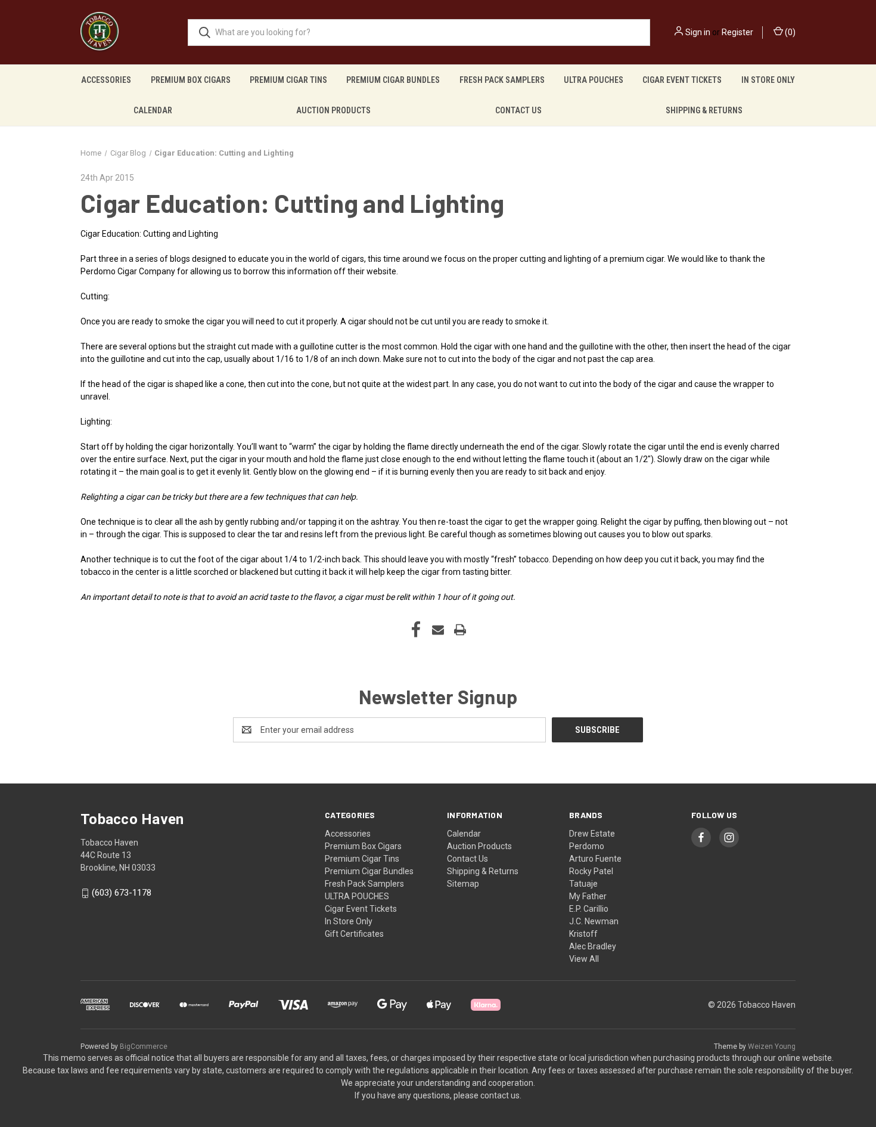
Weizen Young (772, 1046)
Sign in (697, 32)
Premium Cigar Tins (288, 80)
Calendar (152, 110)
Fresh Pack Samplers (502, 80)
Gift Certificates (354, 934)
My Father (588, 896)
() (789, 32)
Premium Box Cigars (191, 80)
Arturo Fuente (595, 858)
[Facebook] (416, 629)
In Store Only (768, 80)
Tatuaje (583, 883)
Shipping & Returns (704, 110)
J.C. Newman (594, 921)
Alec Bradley (592, 946)
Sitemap (463, 883)
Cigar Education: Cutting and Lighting (292, 203)
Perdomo (586, 846)
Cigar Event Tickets (682, 80)
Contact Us (518, 110)
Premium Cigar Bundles (393, 80)
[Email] (438, 629)
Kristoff (583, 934)
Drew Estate (592, 833)
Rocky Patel (591, 871)
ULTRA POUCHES (593, 80)
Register (737, 32)
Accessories (106, 80)
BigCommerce (143, 1046)
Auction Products (333, 110)
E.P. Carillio (588, 909)
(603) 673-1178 (121, 893)
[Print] (460, 629)
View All (584, 959)
